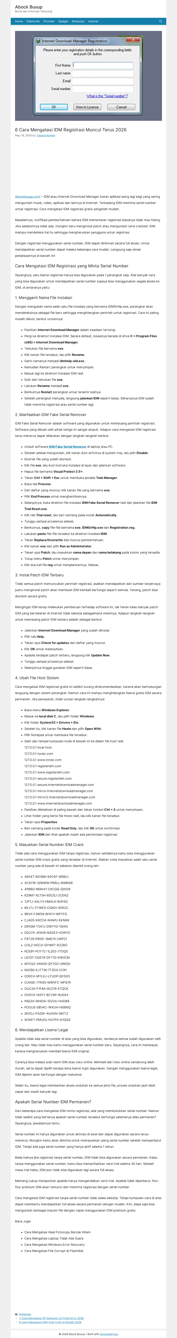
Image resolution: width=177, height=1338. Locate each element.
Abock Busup (28, 7)
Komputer (78, 21)
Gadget (63, 21)
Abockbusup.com (27, 196)
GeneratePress (109, 1334)
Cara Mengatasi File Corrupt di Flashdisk (53, 1251)
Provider (49, 21)
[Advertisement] (88, 168)
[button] (160, 21)
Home (19, 21)
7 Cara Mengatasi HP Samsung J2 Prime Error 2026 (51, 1318)
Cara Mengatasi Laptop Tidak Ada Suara (53, 1238)
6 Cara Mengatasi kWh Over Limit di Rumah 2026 (50, 1322)
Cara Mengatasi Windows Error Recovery (54, 1244)
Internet (93, 21)
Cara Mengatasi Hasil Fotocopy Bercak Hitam (57, 1232)
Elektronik (33, 21)
